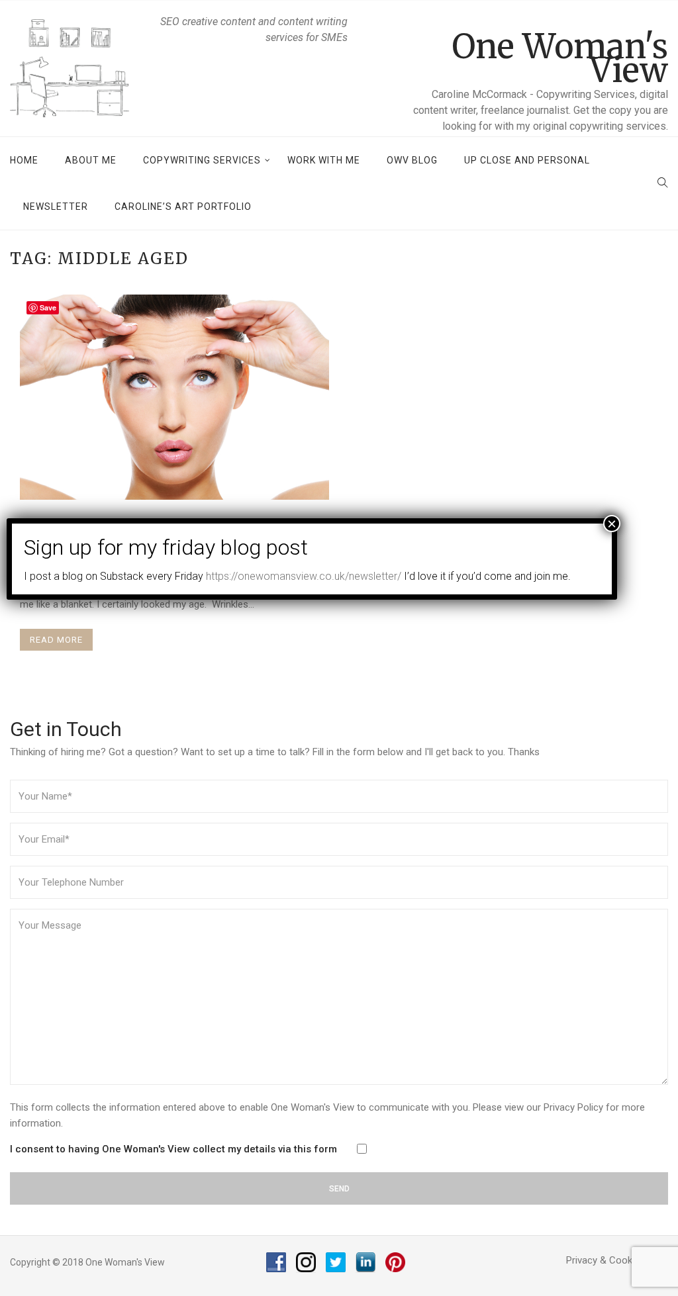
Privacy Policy (573, 1107)
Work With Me (323, 160)
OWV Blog (412, 160)
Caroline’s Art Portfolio (183, 206)
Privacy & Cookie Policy (617, 1260)
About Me (91, 160)
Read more (56, 640)
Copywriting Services (202, 160)
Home (24, 160)
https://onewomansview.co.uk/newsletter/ (303, 576)
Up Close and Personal (527, 160)
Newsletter (55, 206)
